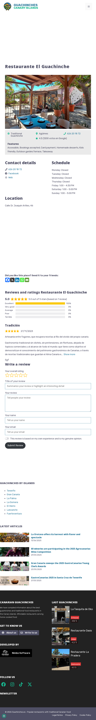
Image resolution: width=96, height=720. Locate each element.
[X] (12, 280)
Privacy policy (71, 715)
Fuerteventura (14, 513)
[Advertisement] (48, 31)
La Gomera (12, 502)
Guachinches (26, 6)
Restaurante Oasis (81, 630)
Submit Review (15, 445)
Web (10, 177)
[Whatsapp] (22, 280)
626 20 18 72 (73, 133)
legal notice (57, 715)
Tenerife (11, 490)
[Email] (27, 280)
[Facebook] (7, 280)
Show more (69, 354)
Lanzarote (12, 510)
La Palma (11, 498)
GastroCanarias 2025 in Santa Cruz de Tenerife (56, 577)
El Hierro (11, 506)
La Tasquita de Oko (82, 609)
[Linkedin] (17, 280)
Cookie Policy (85, 715)
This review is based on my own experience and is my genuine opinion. (46, 438)
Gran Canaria (13, 494)
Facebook (13, 173)
